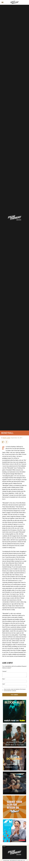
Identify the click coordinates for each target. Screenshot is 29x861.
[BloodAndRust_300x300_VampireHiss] (14, 700)
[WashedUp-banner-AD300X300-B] (14, 772)
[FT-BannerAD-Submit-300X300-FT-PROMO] (14, 796)
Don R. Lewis (6, 438)
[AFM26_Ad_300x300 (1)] (14, 820)
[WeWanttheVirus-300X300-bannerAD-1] (14, 724)
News (4, 846)
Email (3, 684)
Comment (4, 671)
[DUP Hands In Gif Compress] (14, 748)
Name (3, 679)
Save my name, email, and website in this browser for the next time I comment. (15, 690)
